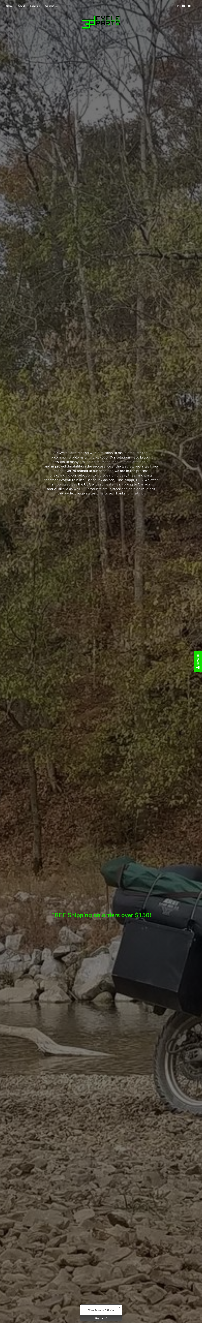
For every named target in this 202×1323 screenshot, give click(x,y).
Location (35, 5)
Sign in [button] (99, 1318)
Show (198, 661)
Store (9, 5)
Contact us (51, 5)
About (21, 5)
